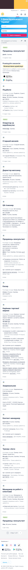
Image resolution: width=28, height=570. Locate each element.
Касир (5, 286)
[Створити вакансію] (21, 14)
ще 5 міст (5, 458)
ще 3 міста (6, 99)
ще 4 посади (6, 250)
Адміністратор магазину (10, 272)
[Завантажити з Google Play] (18, 549)
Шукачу (23, 10)
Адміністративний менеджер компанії (14, 348)
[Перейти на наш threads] (6, 545)
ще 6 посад (10, 95)
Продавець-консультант (14, 51)
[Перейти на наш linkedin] (14, 545)
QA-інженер (8, 205)
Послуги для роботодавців (9, 554)
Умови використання (15, 558)
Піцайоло (7, 90)
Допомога (4, 558)
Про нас (20, 554)
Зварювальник (9, 386)
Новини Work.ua (12, 556)
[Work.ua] (2, 14)
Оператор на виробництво (9, 124)
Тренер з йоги (9, 449)
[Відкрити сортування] (21, 40)
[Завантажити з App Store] (6, 549)
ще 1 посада (6, 212)
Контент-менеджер (11, 418)
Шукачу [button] (5, 562)
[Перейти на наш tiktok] (19, 545)
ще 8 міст (5, 325)
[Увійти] (25, 14)
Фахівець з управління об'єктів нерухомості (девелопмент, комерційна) (12, 355)
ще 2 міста (6, 477)
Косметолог (6, 475)
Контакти (4, 556)
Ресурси (21, 556)
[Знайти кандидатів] (17, 14)
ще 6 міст (17, 359)
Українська (4, 541)
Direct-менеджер (8, 436)
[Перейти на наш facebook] (2, 545)
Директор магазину (11, 170)
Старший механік (10, 141)
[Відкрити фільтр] (25, 40)
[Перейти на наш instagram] (10, 545)
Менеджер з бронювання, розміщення (14, 362)
